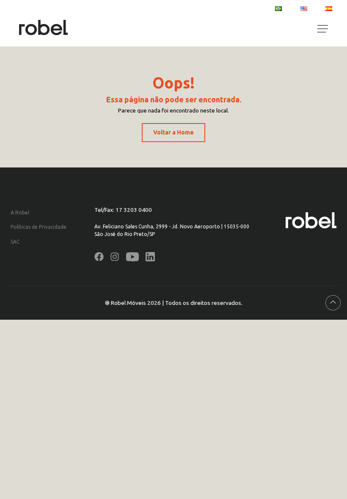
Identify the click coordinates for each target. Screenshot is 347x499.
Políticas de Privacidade (38, 227)
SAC (15, 241)
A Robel (20, 212)
